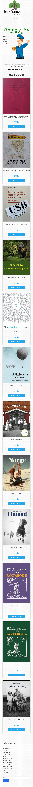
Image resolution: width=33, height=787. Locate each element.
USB (4, 750)
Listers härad (6, 764)
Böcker (4, 756)
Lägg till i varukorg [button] (16, 126)
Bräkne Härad (6, 762)
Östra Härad (6, 768)
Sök (6, 780)
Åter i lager (5, 752)
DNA (4, 770)
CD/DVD (5, 760)
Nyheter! (5, 754)
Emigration (5, 772)
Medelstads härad (7, 766)
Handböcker (6, 758)
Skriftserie (5, 748)
